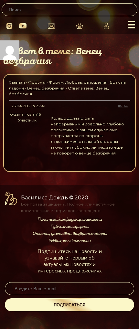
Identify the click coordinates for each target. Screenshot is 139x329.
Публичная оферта (69, 226)
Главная (17, 82)
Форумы (37, 82)
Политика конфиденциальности (69, 219)
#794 (123, 105)
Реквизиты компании (69, 241)
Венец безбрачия (46, 88)
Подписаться (69, 304)
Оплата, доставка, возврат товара (69, 233)
